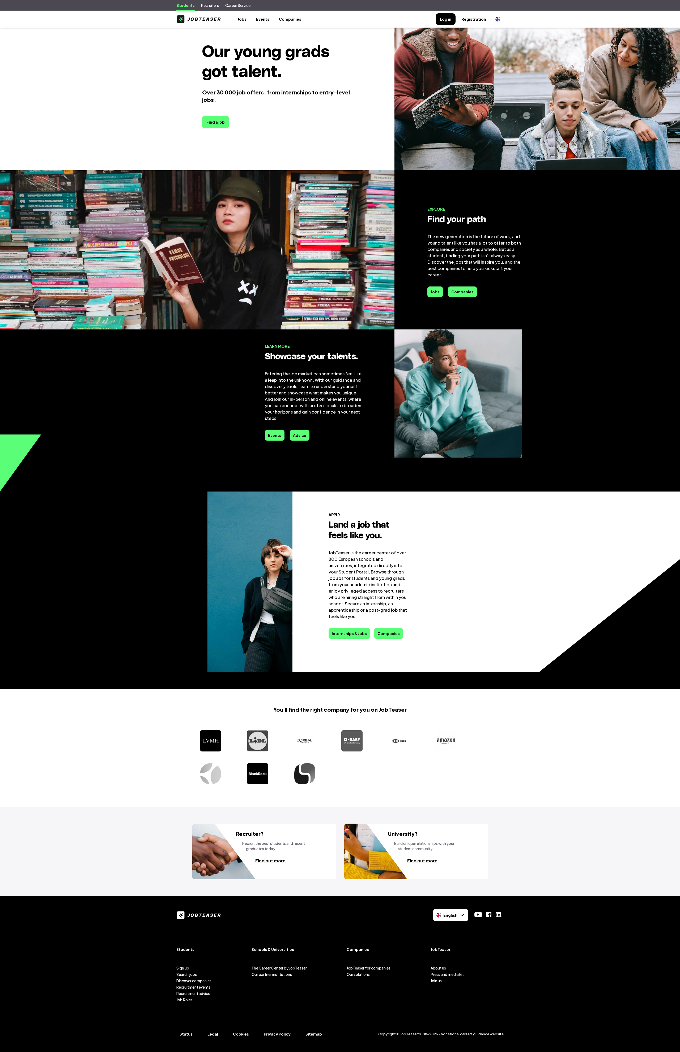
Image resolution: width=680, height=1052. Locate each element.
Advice (299, 435)
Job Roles (184, 999)
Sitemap (313, 1034)
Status (186, 1034)
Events (262, 19)
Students (185, 5)
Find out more (270, 860)
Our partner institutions (272, 974)
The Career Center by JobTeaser (279, 968)
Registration (473, 19)
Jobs (241, 19)
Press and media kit (447, 974)
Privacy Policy (277, 1034)
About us (438, 968)
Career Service (237, 5)
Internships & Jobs (349, 633)
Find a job (215, 122)
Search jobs (186, 974)
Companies (290, 19)
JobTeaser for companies (368, 968)
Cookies (241, 1034)
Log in (445, 19)
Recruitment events (193, 987)
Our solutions (358, 974)
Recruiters (210, 5)
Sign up (182, 968)
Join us (436, 980)
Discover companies (193, 980)
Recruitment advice (193, 993)
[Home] (198, 19)
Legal (212, 1034)
